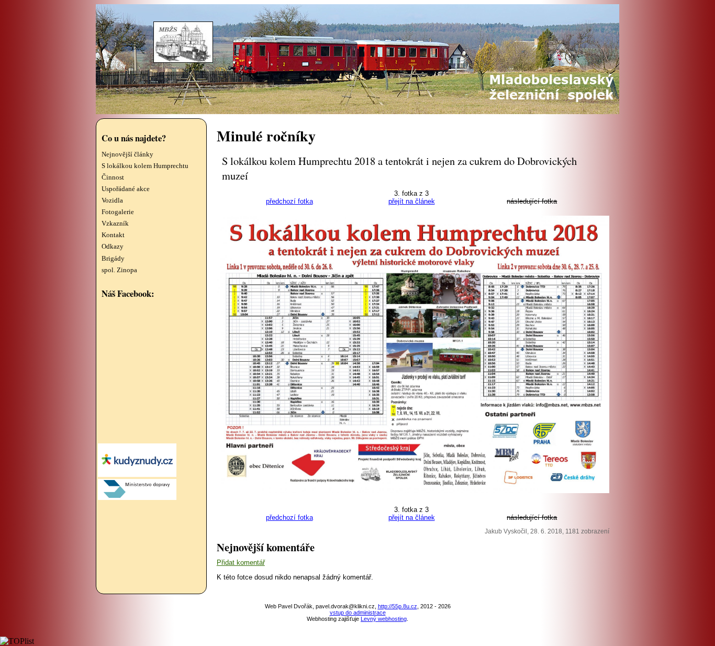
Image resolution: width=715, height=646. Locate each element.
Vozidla (112, 200)
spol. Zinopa (119, 270)
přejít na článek (411, 201)
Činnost (113, 177)
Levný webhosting (384, 619)
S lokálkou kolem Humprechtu (145, 166)
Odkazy (113, 246)
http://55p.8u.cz (397, 606)
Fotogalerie (118, 212)
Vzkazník (115, 223)
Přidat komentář (241, 562)
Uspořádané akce (126, 189)
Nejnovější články (127, 154)
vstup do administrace (358, 612)
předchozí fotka (289, 201)
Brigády (113, 258)
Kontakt (113, 235)
